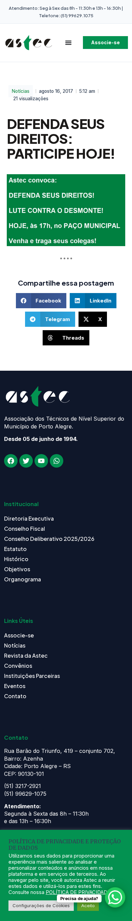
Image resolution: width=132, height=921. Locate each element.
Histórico (16, 558)
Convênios (18, 665)
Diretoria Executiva (29, 518)
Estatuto (15, 548)
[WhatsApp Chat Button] (115, 897)
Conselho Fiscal (24, 528)
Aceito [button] (88, 905)
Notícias (20, 91)
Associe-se (19, 635)
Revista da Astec (26, 655)
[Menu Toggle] (68, 42)
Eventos (14, 685)
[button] (41, 300)
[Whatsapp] (56, 461)
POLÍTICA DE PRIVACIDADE (78, 892)
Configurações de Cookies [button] (41, 905)
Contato (15, 696)
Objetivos (17, 569)
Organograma (22, 579)
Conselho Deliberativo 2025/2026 (49, 538)
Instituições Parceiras (32, 675)
